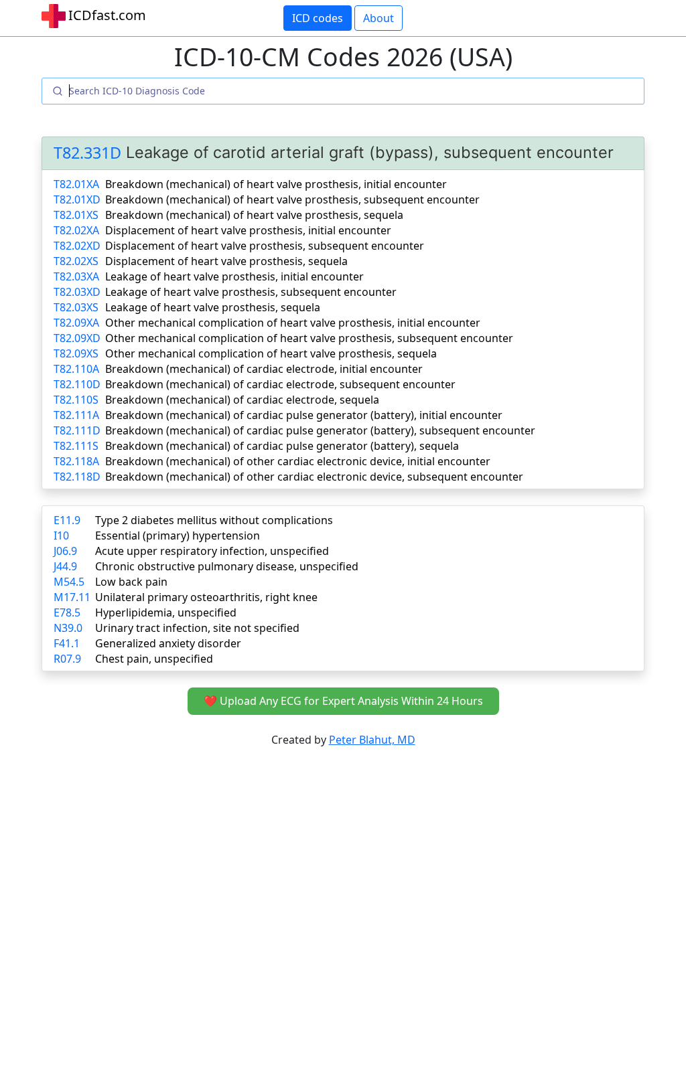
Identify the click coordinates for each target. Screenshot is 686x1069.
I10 (61, 535)
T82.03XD (77, 291)
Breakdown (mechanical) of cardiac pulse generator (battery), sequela (282, 445)
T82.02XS (76, 261)
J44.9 (65, 566)
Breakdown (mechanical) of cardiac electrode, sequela (242, 399)
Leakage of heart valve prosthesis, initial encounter (234, 276)
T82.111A (76, 415)
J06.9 (65, 551)
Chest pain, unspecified (154, 658)
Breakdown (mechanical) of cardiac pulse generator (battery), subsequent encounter (320, 430)
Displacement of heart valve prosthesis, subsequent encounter (264, 245)
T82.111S (76, 445)
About (378, 18)
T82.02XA (76, 230)
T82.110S (76, 399)
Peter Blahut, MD (372, 739)
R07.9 (67, 658)
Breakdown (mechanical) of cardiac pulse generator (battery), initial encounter (303, 415)
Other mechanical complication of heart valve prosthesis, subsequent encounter (309, 338)
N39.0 (68, 628)
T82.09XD (77, 338)
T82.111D (77, 430)
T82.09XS (76, 353)
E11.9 (67, 520)
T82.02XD (77, 245)
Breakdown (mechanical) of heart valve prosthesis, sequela (254, 215)
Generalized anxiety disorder (168, 643)
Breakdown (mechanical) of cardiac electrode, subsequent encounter (280, 384)
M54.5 (69, 581)
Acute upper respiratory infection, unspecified (212, 551)
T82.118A (76, 461)
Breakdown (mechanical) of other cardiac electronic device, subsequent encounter (314, 476)
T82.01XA (76, 184)
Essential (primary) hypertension (177, 535)
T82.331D (87, 152)
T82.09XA (76, 322)
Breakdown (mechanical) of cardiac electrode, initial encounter (264, 368)
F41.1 (67, 643)
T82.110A (76, 368)
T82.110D (77, 384)
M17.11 (72, 597)
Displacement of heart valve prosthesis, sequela (226, 261)
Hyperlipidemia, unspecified (165, 612)
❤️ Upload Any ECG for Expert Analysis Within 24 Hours (343, 700)
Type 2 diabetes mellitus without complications (214, 520)
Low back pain (131, 581)
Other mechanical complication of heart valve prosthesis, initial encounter (292, 322)
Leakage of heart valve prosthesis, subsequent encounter (251, 291)
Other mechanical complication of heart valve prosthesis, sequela (271, 353)
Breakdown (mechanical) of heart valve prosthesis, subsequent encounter (292, 199)
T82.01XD (77, 199)
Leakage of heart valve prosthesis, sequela (212, 307)
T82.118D (77, 476)
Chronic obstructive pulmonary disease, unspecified (226, 566)
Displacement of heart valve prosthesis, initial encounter (248, 230)
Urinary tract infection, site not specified (197, 628)
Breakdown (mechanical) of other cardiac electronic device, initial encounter (297, 461)
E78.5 (67, 612)
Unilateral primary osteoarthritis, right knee (206, 597)
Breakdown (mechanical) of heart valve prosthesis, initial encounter (276, 184)
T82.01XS (76, 215)
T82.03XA (76, 276)
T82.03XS (76, 307)
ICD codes (317, 18)
